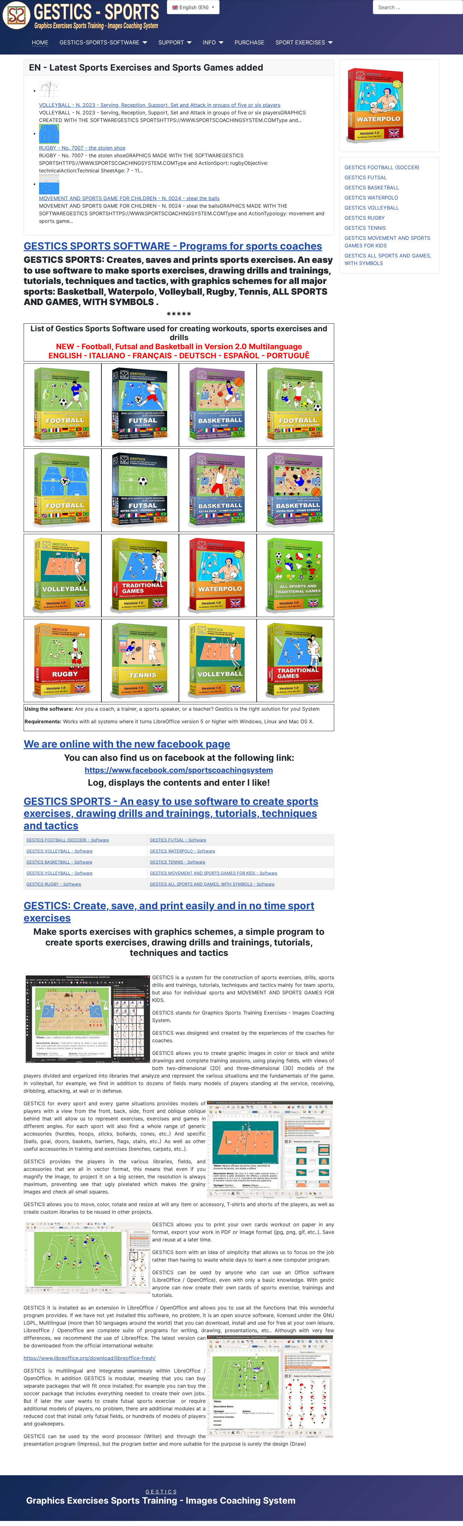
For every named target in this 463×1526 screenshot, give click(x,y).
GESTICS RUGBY (365, 218)
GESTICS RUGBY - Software (53, 884)
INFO (209, 42)
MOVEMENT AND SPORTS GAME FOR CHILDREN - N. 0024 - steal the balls (129, 198)
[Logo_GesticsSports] (81, 15)
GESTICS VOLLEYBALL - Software (59, 850)
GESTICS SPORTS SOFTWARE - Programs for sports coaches (173, 246)
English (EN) (194, 7)
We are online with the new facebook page (127, 744)
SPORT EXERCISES (300, 42)
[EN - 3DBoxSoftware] (376, 105)
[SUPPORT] (188, 42)
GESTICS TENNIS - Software (177, 861)
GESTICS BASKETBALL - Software (59, 861)
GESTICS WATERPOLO (371, 197)
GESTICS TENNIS (365, 228)
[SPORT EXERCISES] (329, 42)
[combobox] (418, 7)
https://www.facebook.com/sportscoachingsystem (179, 770)
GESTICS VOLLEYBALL (372, 208)
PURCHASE (250, 42)
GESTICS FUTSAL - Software (178, 839)
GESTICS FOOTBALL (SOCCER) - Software (67, 839)
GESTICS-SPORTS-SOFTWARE (100, 42)
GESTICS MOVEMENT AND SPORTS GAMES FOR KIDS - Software (213, 873)
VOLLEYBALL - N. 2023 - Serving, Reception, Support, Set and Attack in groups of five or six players (159, 105)
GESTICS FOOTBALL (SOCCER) (382, 167)
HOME (40, 42)
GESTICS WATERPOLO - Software (182, 850)
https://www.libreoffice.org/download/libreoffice (90, 1358)
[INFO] (220, 42)
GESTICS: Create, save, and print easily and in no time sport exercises (169, 911)
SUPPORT (171, 42)
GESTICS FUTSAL (366, 177)
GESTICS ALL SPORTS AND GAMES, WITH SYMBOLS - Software (212, 884)
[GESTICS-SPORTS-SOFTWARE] (143, 42)
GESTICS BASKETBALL (372, 187)
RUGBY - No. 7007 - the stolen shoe (82, 148)
